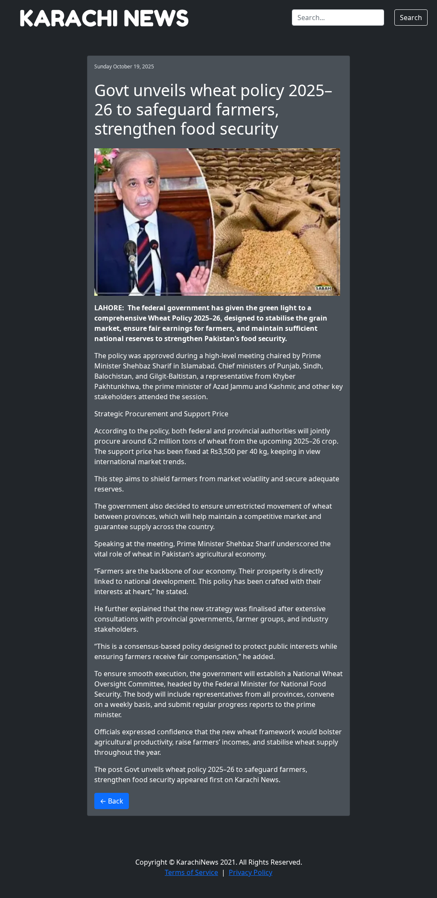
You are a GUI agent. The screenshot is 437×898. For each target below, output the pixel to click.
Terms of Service (191, 872)
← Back (111, 801)
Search (411, 17)
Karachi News (257, 779)
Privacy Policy (250, 872)
